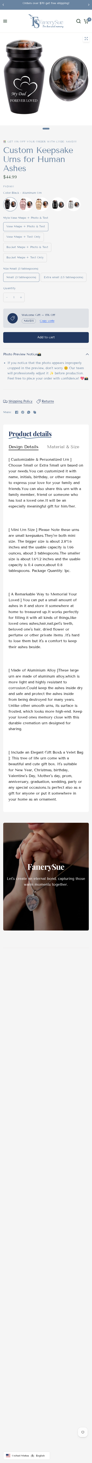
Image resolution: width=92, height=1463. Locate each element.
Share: (7, 412)
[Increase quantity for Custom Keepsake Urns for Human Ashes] (21, 297)
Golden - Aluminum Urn (42, 204)
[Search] (78, 21)
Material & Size (63, 446)
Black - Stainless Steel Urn (58, 204)
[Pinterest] (22, 412)
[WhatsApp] (28, 412)
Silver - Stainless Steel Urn (73, 204)
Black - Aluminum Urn (10, 204)
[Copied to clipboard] (34, 412)
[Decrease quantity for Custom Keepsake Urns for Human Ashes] (6, 297)
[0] (85, 21)
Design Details (24, 446)
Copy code (47, 321)
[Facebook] (16, 412)
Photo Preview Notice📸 (22, 354)
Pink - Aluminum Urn (26, 204)
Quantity (9, 288)
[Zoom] (86, 38)
